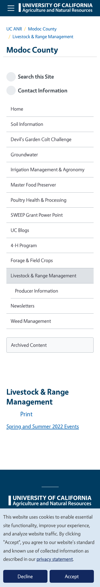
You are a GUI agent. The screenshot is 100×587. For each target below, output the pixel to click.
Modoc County (42, 29)
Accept (72, 576)
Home (17, 109)
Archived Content (29, 345)
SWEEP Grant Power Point (37, 215)
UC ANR (14, 29)
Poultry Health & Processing (38, 200)
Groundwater (24, 154)
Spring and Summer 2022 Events (42, 426)
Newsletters (22, 305)
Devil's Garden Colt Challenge (41, 139)
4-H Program (24, 245)
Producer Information (36, 290)
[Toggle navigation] (11, 8)
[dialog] (50, 547)
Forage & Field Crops (32, 260)
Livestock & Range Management (43, 275)
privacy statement (55, 559)
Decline (25, 576)
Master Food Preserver (33, 184)
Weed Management (31, 321)
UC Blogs (20, 230)
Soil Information (27, 124)
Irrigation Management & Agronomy (48, 169)
